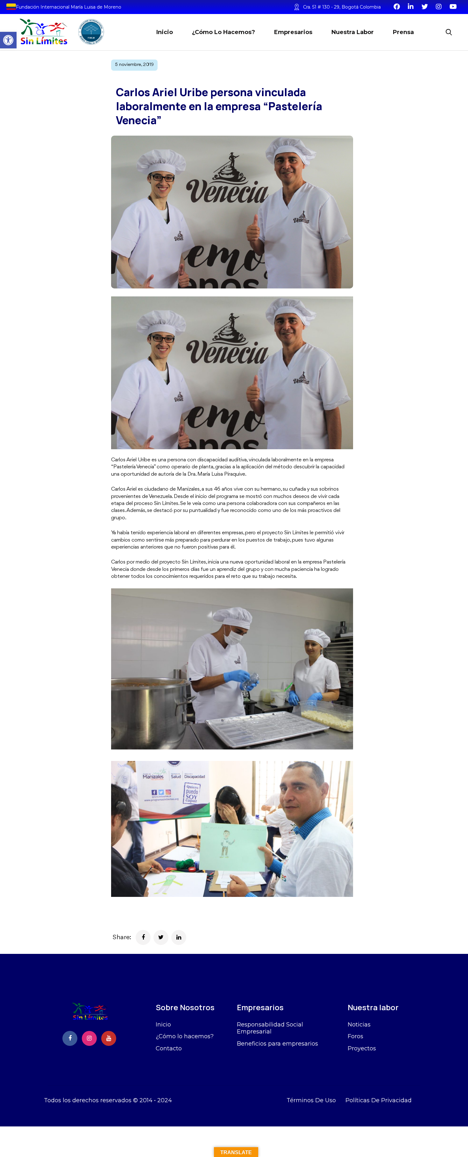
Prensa (403, 32)
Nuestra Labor (352, 32)
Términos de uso (311, 1100)
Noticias (359, 1024)
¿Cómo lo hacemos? (223, 32)
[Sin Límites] (60, 32)
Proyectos (362, 1048)
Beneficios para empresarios (277, 1043)
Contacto (169, 1048)
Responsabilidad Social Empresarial (270, 1028)
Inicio (164, 32)
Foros (355, 1036)
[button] (8, 40)
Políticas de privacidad (378, 1100)
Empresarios (293, 32)
